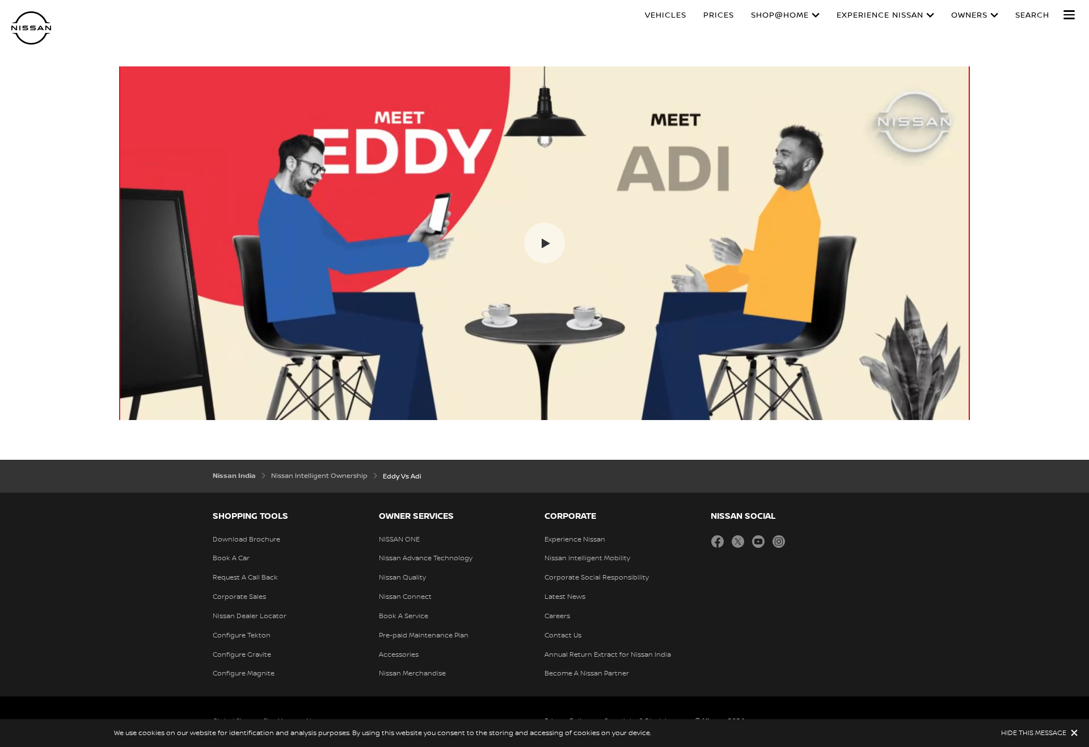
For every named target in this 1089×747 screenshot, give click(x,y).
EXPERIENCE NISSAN (880, 15)
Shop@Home (780, 15)
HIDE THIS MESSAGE (1033, 733)
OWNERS (969, 15)
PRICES (718, 15)
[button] (1069, 14)
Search (1032, 15)
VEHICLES (665, 15)
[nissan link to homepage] (31, 28)
